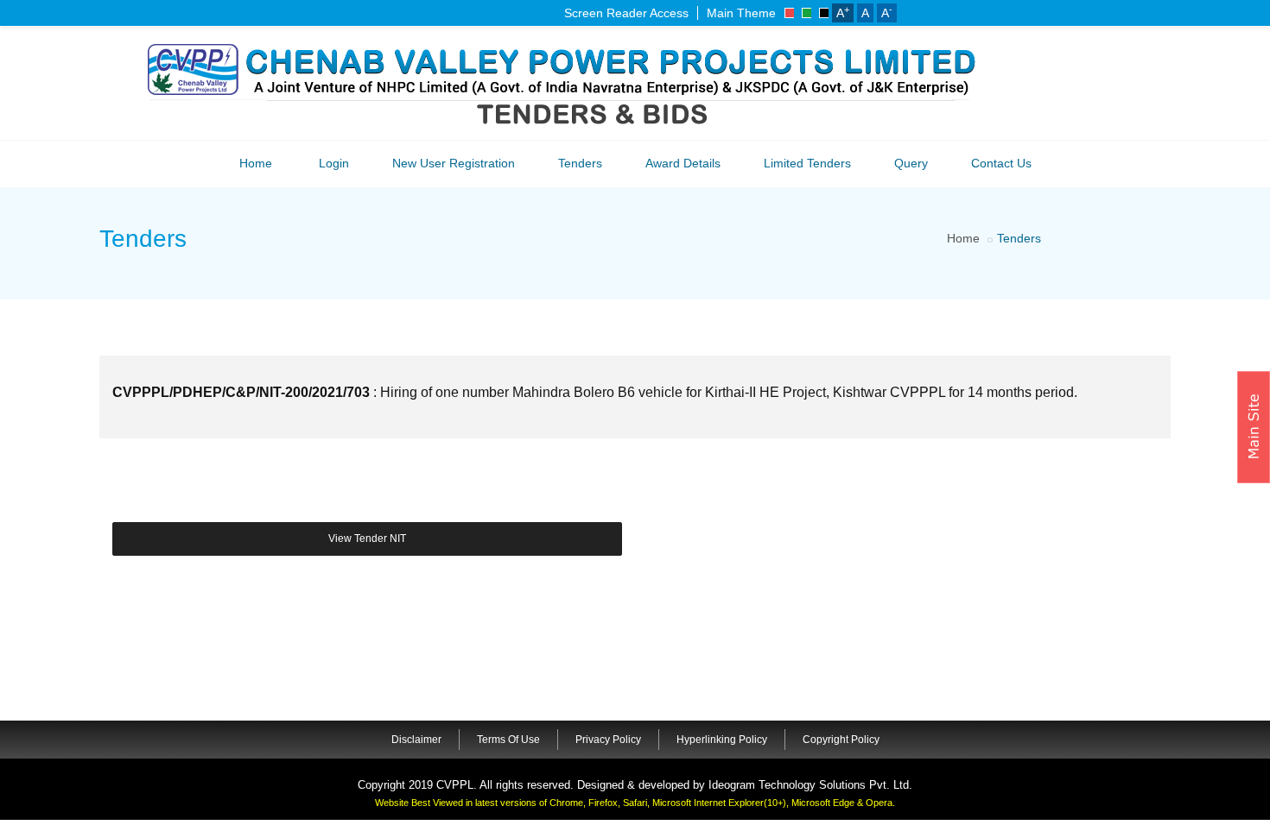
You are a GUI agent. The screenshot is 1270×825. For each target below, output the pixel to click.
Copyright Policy (841, 740)
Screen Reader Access (626, 13)
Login (334, 163)
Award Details (683, 163)
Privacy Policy (608, 740)
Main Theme (741, 13)
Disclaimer (416, 740)
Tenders (580, 163)
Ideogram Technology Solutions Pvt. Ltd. (810, 784)
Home (255, 163)
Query (911, 163)
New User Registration (453, 163)
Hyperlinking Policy (721, 740)
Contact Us (1001, 163)
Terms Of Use (508, 740)
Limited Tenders (807, 163)
